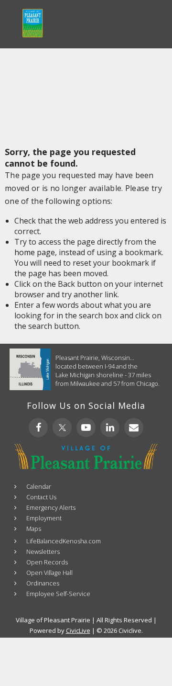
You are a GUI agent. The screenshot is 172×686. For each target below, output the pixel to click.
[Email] (133, 427)
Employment (44, 518)
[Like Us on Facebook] (38, 427)
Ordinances (42, 583)
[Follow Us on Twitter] (62, 427)
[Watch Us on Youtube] (86, 427)
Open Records (47, 562)
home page (34, 252)
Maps (33, 528)
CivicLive (78, 630)
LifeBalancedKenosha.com (63, 541)
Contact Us (41, 497)
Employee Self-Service (58, 593)
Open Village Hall (49, 572)
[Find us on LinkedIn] (109, 427)
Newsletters (43, 551)
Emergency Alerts (50, 507)
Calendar (38, 486)
